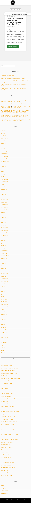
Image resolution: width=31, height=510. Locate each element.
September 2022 (5, 209)
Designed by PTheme (18, 500)
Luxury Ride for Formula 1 (7, 447)
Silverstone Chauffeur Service (7, 75)
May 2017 (3, 352)
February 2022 (4, 227)
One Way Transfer (5, 452)
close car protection (5, 380)
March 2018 (3, 327)
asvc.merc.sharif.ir (5, 100)
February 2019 (4, 299)
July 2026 (3, 130)
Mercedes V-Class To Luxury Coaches (10, 449)
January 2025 (4, 151)
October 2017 (4, 340)
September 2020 (5, 255)
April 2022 (3, 222)
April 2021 (3, 243)
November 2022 (4, 207)
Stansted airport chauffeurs (7, 460)
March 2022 (3, 225)
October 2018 (4, 309)
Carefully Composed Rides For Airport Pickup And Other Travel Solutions (15, 21)
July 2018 (3, 317)
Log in (2, 485)
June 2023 (3, 194)
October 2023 (4, 184)
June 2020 (3, 263)
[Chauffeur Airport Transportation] (13, 2)
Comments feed (4, 490)
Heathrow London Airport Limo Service (10, 411)
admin (11, 15)
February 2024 (4, 174)
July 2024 (3, 163)
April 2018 (3, 324)
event (2, 386)
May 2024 (3, 169)
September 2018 (5, 311)
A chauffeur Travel (5, 363)
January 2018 (4, 332)
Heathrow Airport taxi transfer (7, 409)
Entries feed (3, 488)
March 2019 (3, 296)
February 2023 (4, 199)
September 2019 (4, 283)
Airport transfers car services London (9, 368)
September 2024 (5, 161)
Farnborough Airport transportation (9, 398)
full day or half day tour (6, 403)
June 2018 (3, 319)
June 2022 (3, 217)
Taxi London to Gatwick (6, 465)
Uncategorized (4, 472)
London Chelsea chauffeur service (9, 421)
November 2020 (4, 250)
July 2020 (3, 260)
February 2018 (4, 329)
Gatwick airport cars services (7, 406)
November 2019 (4, 281)
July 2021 (3, 237)
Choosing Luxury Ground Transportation (10, 378)
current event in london (6, 383)
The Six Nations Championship (8, 467)
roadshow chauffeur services (7, 454)
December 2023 (4, 179)
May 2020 (3, 266)
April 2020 (3, 268)
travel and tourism (5, 470)
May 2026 (3, 133)
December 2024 (4, 153)
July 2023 (3, 191)
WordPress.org (4, 493)
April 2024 (3, 171)
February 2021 (4, 248)
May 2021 (3, 240)
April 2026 (3, 135)
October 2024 (4, 158)
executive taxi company (6, 396)
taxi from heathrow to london (7, 462)
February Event (4, 401)
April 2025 (3, 143)
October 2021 (4, 232)
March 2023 (3, 197)
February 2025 (4, 148)
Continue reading (13, 47)
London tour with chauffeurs (7, 432)
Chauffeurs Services (5, 375)
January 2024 (4, 176)
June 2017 (3, 350)
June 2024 (3, 166)
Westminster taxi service (6, 475)
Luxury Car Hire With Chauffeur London (10, 439)
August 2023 (4, 189)
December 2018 (4, 304)
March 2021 (3, 245)
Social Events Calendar (6, 457)
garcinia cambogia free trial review (9, 115)
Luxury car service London (7, 442)
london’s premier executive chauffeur (9, 434)
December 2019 (4, 278)
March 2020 (3, 271)
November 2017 (4, 337)
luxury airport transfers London (8, 437)
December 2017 (4, 334)
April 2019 (3, 294)
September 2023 (5, 186)
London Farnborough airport (7, 424)
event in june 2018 (5, 388)
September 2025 (5, 140)
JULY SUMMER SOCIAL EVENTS (8, 416)
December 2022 (4, 204)
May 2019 (3, 291)
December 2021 (4, 230)
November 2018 (4, 306)
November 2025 (4, 138)
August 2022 (4, 212)
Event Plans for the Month (7, 393)
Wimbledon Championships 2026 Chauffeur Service (13, 78)
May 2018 (3, 322)
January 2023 (4, 202)
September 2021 (4, 235)
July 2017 (3, 347)
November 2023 (4, 181)
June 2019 (3, 288)
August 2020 (4, 258)
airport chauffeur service (6, 365)
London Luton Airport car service (8, 426)
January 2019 (4, 301)
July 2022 (3, 214)
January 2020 (4, 276)
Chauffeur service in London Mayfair (9, 373)
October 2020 (4, 253)
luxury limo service (5, 444)
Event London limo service (7, 391)
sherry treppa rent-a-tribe (7, 119)
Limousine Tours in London (7, 419)
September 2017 (4, 342)
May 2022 (3, 220)
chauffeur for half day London (8, 370)
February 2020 (4, 273)
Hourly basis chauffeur (6, 414)
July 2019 (3, 286)
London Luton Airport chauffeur (8, 429)
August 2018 (4, 314)
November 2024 (4, 156)
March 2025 (3, 146)
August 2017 (3, 345)
